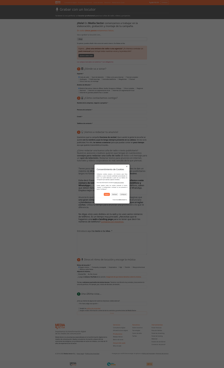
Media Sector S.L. (123, 200)
